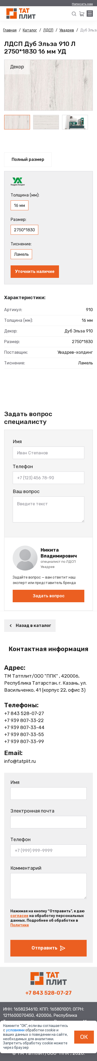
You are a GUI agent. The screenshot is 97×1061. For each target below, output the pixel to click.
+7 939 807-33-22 (24, 720)
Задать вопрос (48, 595)
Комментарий (25, 868)
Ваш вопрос (26, 491)
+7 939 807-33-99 (24, 741)
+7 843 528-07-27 (24, 713)
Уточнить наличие (35, 271)
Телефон (23, 466)
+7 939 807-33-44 (24, 727)
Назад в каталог (33, 625)
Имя (17, 441)
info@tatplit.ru (20, 761)
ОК (84, 1036)
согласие (19, 916)
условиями (15, 1030)
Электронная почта (32, 811)
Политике (19, 925)
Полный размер (28, 159)
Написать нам (82, 4)
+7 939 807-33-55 (24, 734)
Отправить (44, 948)
